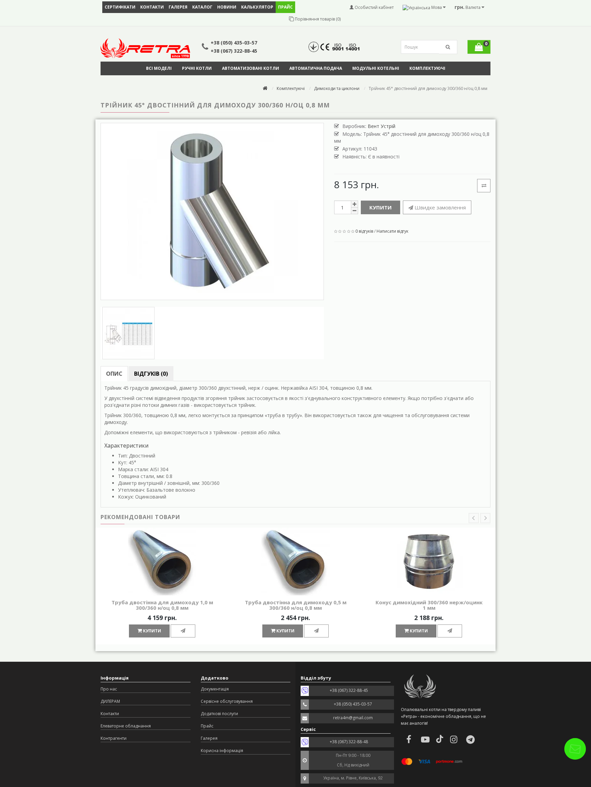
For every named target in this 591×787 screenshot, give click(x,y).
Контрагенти (114, 738)
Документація (215, 689)
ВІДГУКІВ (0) (151, 373)
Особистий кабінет (374, 7)
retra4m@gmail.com (353, 718)
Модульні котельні (375, 68)
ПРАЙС (285, 7)
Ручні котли (197, 68)
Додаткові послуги (219, 714)
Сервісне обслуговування (227, 701)
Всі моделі (159, 68)
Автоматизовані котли (250, 68)
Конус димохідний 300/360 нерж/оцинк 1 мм (429, 605)
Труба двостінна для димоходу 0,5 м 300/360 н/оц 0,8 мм (295, 605)
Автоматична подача (315, 68)
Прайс (207, 726)
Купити (380, 207)
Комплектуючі (427, 68)
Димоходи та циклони (336, 88)
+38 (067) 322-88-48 (349, 742)
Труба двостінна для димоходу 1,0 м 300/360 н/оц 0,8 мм (162, 605)
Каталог (202, 7)
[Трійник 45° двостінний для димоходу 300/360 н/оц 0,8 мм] (212, 211)
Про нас (109, 689)
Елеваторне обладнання (126, 726)
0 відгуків (364, 231)
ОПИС (114, 373)
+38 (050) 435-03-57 (234, 42)
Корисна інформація (222, 750)
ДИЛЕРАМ (110, 701)
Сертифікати (120, 7)
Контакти (152, 7)
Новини (226, 7)
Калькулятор (257, 7)
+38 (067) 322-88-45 (234, 51)
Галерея (178, 7)
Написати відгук (392, 231)
